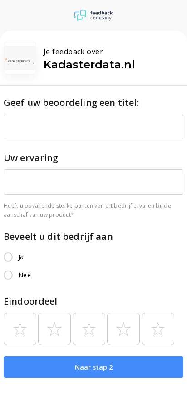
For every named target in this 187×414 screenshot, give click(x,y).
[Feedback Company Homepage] (93, 15)
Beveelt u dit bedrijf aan (58, 236)
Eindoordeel (31, 301)
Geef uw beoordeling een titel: (71, 102)
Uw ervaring (31, 158)
